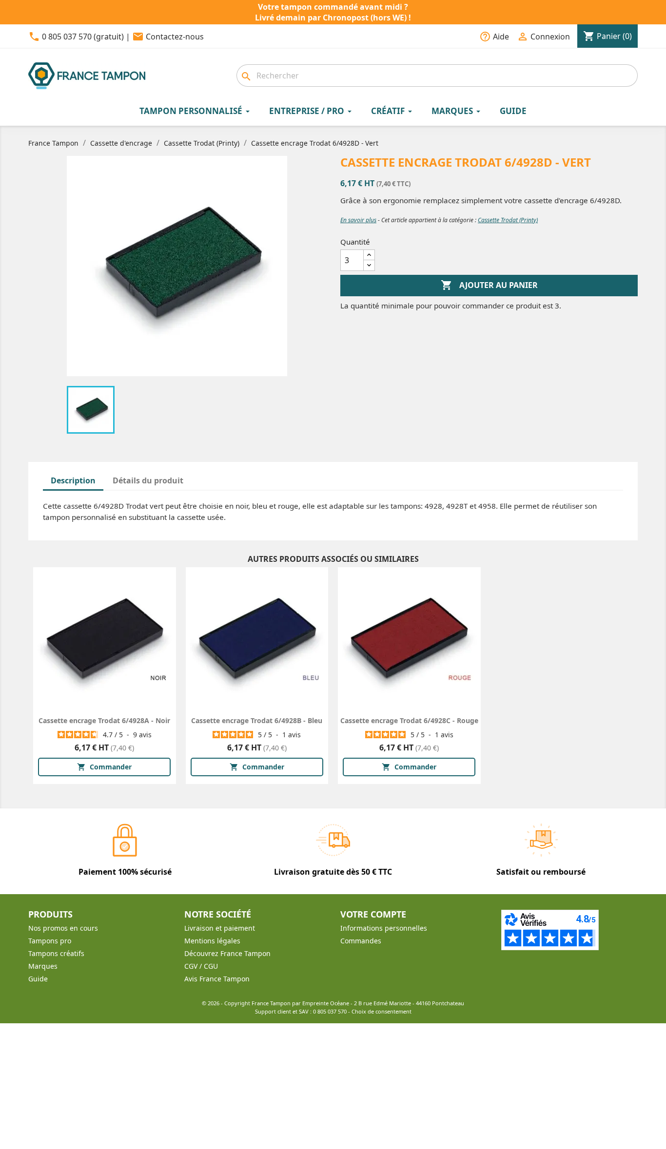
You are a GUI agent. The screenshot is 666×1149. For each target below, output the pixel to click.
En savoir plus (358, 220)
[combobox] (437, 75)
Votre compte (373, 914)
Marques (43, 966)
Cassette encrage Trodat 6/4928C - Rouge (409, 720)
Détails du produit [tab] (148, 480)
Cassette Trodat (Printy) (508, 220)
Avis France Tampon (217, 978)
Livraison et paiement (219, 928)
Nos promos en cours (63, 928)
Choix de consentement (381, 1011)
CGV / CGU (201, 966)
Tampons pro (49, 940)
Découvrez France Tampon (227, 953)
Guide (38, 978)
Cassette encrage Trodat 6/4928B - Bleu (256, 720)
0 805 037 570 (330, 1011)
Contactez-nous (175, 36)
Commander (104, 766)
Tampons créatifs (56, 953)
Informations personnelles (383, 928)
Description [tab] (73, 480)
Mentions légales (212, 940)
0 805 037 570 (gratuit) (83, 36)
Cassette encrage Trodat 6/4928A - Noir (104, 720)
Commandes (360, 940)
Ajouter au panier (489, 285)
